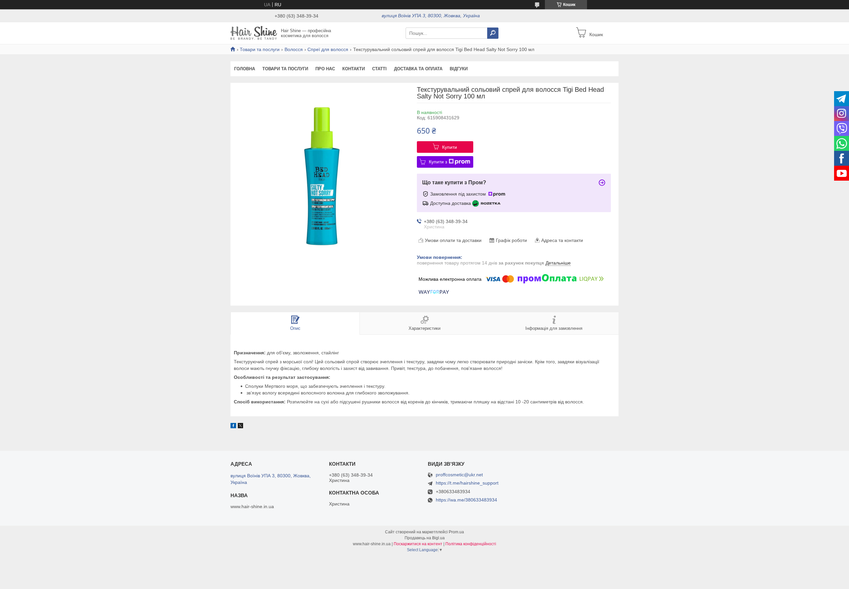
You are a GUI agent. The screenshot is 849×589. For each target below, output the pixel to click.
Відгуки (459, 68)
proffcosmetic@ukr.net (459, 474)
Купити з (438, 161)
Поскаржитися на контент (418, 544)
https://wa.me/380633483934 (466, 499)
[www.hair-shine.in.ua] (253, 32)
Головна (244, 68)
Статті (379, 68)
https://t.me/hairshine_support (467, 483)
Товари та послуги (260, 49)
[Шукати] (492, 33)
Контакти (353, 68)
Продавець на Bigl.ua (425, 538)
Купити (449, 147)
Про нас (325, 68)
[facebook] (233, 426)
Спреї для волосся (327, 49)
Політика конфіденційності (470, 544)
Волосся (294, 49)
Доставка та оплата (418, 68)
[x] (240, 426)
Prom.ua (456, 532)
